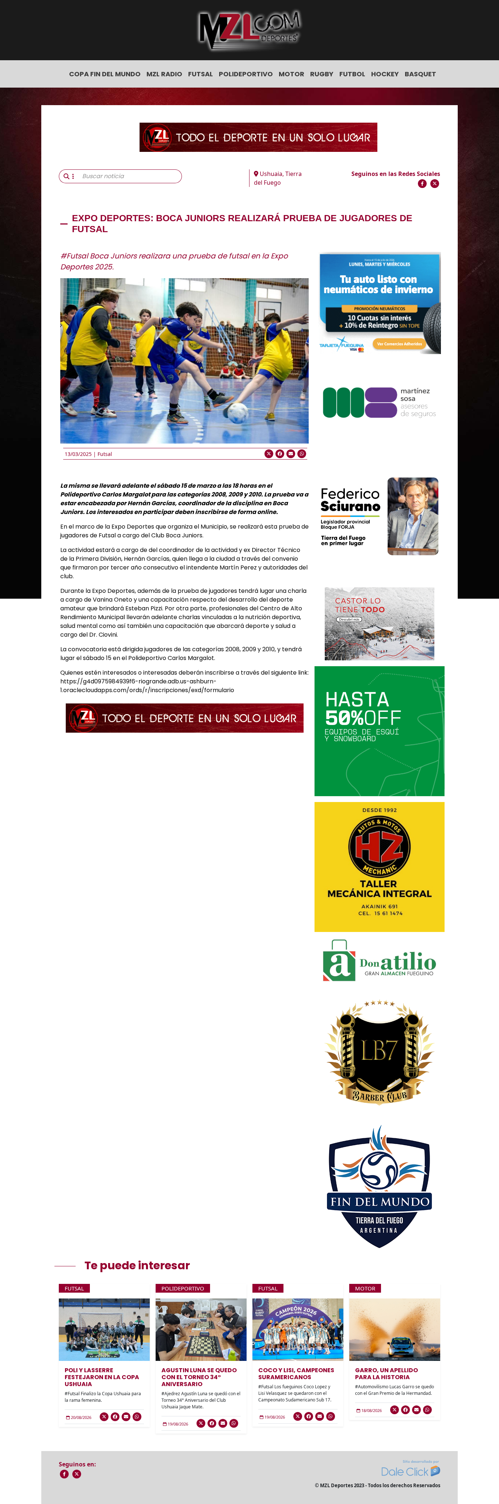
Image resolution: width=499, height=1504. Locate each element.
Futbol (352, 73)
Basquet (420, 73)
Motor (291, 73)
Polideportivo (246, 73)
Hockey (385, 73)
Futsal (200, 73)
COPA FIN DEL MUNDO (105, 73)
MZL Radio (164, 73)
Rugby (322, 73)
